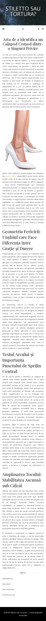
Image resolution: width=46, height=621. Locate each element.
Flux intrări (6, 584)
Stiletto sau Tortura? (23, 11)
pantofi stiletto (11, 176)
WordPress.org (8, 595)
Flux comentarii (8, 589)
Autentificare (7, 578)
